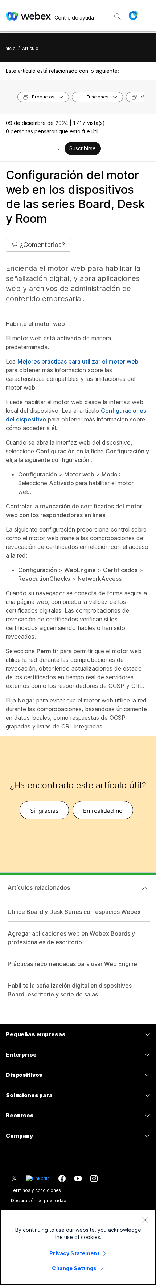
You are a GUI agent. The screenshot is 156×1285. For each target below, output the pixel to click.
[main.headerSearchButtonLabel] (117, 14)
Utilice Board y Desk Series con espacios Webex (74, 911)
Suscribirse (82, 148)
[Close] (145, 1219)
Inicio (10, 48)
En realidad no (103, 810)
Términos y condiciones (36, 1190)
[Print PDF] (59, 149)
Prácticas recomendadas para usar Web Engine (72, 963)
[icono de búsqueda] (117, 16)
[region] (78, 1247)
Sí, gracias (44, 810)
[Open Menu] (149, 15)
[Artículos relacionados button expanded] (144, 888)
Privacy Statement (74, 1253)
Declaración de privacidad (38, 1200)
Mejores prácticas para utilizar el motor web (78, 361)
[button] (133, 15)
